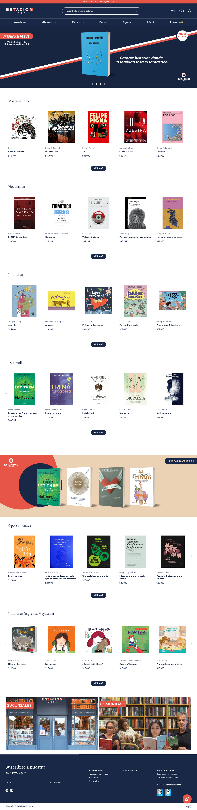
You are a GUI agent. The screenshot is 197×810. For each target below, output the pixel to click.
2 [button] (96, 84)
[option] (98, 57)
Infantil (150, 22)
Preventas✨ (177, 22)
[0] (171, 10)
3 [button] (100, 84)
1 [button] (92, 84)
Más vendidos (49, 22)
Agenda (127, 22)
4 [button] (105, 84)
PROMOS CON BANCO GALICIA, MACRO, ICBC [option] (98, 2)
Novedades (19, 22)
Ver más (98, 168)
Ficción (103, 22)
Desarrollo (78, 22)
